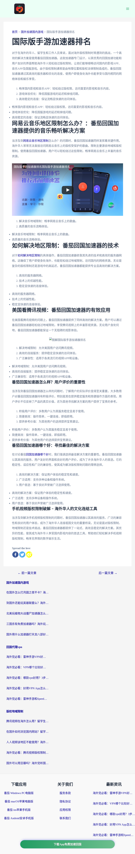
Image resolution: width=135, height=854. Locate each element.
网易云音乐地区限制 (36, 140)
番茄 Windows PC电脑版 (19, 793)
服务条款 (65, 793)
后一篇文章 (108, 573)
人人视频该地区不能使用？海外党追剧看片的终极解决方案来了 (27, 742)
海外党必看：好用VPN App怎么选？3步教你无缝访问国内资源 (27, 688)
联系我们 (65, 818)
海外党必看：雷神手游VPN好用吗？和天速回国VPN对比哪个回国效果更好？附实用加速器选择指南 (27, 656)
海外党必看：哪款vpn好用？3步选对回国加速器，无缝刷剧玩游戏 (27, 677)
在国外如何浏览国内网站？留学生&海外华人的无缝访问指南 (27, 731)
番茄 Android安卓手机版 (19, 818)
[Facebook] (15, 554)
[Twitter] (22, 554)
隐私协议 (65, 801)
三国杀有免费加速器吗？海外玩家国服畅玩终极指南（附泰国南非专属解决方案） (27, 623)
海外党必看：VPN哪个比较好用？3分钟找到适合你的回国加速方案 (27, 667)
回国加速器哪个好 (37, 454)
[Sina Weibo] (29, 554)
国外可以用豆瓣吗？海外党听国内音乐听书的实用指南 (27, 763)
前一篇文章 (27, 573)
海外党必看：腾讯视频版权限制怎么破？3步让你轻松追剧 (27, 752)
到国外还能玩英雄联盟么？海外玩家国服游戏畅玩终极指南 (27, 602)
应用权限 (65, 809)
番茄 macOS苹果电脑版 (19, 801)
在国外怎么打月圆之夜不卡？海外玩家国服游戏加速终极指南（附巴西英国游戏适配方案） (27, 592)
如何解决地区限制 (29, 255)
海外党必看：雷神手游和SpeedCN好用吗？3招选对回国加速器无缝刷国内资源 (27, 698)
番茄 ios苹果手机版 (19, 809)
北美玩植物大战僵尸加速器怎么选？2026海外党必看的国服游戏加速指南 (27, 613)
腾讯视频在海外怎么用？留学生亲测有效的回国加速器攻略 (27, 721)
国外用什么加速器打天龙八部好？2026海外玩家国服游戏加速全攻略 (27, 634)
